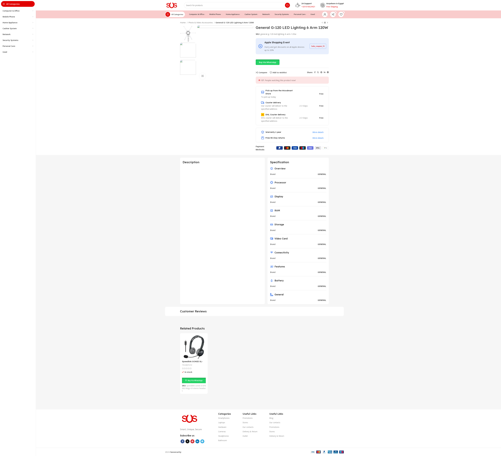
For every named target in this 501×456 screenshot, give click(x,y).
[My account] (325, 14)
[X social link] (318, 72)
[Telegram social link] (328, 72)
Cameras (222, 431)
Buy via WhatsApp (267, 62)
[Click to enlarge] (202, 76)
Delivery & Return (250, 431)
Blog (271, 418)
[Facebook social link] (315, 72)
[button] (267, 62)
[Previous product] (322, 22)
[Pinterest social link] (321, 72)
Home (183, 22)
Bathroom (222, 440)
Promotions (248, 418)
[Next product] (327, 22)
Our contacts (248, 427)
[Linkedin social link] (324, 72)
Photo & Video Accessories (200, 22)
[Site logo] (172, 5)
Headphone (187, 365)
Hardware (222, 427)
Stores (245, 422)
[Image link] (190, 418)
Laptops (221, 422)
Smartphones (223, 418)
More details (317, 132)
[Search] (287, 5)
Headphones (223, 436)
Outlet (245, 436)
